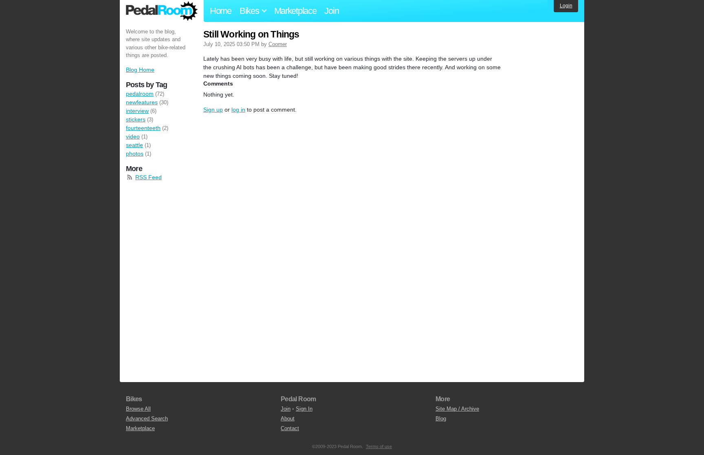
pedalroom (140, 93)
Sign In (304, 409)
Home (220, 11)
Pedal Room (162, 11)
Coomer (277, 44)
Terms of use (379, 446)
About (288, 418)
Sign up (213, 109)
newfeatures (142, 102)
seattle (134, 145)
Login (566, 6)
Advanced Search (147, 418)
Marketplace (295, 11)
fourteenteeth (143, 128)
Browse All (138, 409)
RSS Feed (148, 177)
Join (331, 11)
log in (238, 109)
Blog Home (140, 69)
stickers (135, 119)
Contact (290, 428)
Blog (441, 418)
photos (134, 153)
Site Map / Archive (457, 409)
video (133, 136)
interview (137, 111)
